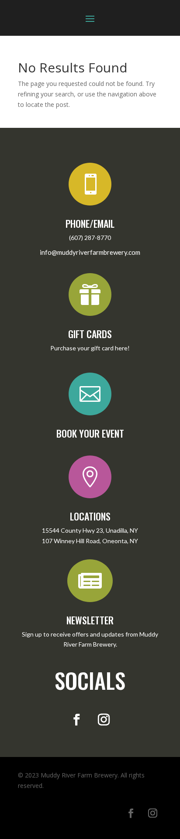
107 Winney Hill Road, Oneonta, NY (90, 540)
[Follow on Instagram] (103, 720)
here (121, 348)
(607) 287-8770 (90, 237)
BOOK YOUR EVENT (90, 433)
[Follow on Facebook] (76, 720)
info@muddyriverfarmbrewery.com (90, 252)
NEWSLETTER (90, 620)
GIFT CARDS (90, 334)
